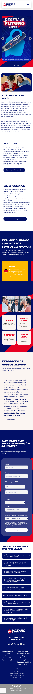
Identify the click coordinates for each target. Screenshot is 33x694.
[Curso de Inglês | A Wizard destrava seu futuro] (9, 5)
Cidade (7, 506)
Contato (16, 671)
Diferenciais (7, 658)
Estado (7, 499)
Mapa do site (16, 677)
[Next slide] (30, 38)
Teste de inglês (7, 660)
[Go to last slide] (2, 38)
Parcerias (23, 658)
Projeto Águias (23, 664)
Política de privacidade (23, 662)
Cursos (7, 654)
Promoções (23, 660)
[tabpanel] (16, 38)
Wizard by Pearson (23, 654)
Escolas (7, 656)
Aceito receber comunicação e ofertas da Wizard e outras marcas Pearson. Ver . (17, 524)
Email (7, 473)
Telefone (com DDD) (12, 482)
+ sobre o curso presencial (15, 219)
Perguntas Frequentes (16, 675)
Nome (7, 464)
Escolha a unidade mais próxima (16, 515)
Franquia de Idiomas (16, 673)
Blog (23, 656)
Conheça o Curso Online (14, 170)
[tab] (14, 65)
